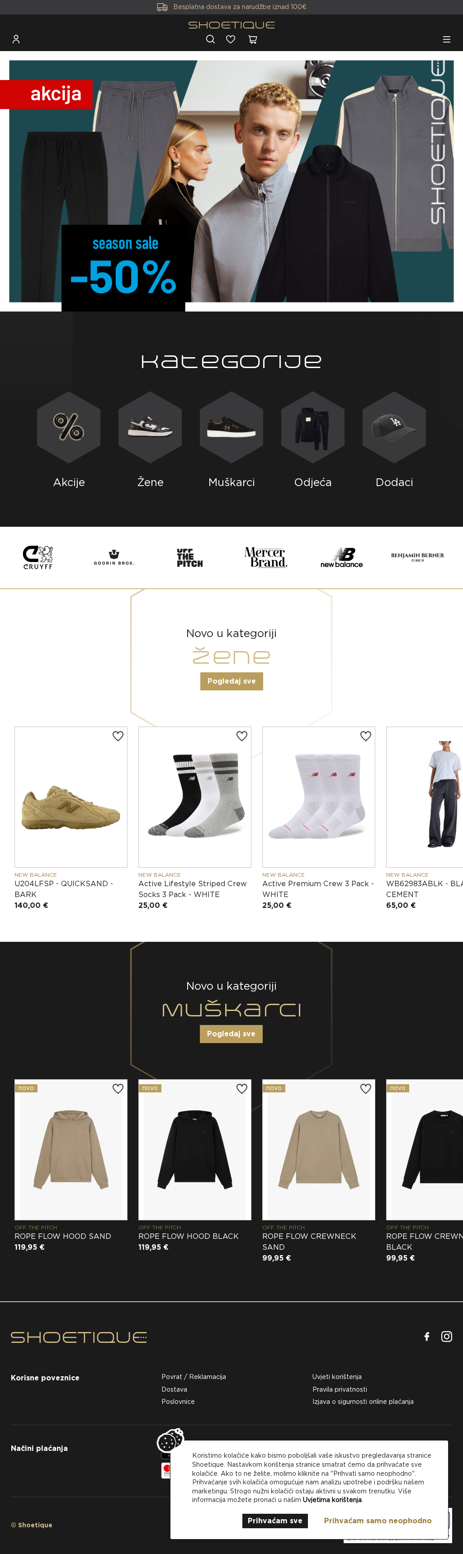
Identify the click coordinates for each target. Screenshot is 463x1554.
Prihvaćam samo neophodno (378, 1520)
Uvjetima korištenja (332, 1499)
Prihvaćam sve (275, 1520)
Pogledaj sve (232, 681)
